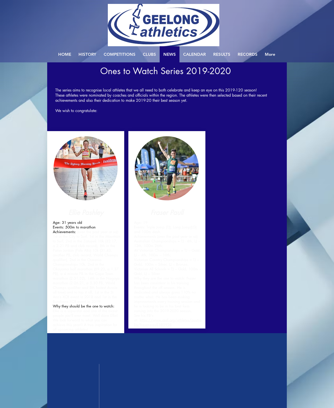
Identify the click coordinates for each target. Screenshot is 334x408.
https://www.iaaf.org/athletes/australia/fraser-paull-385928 (167, 322)
